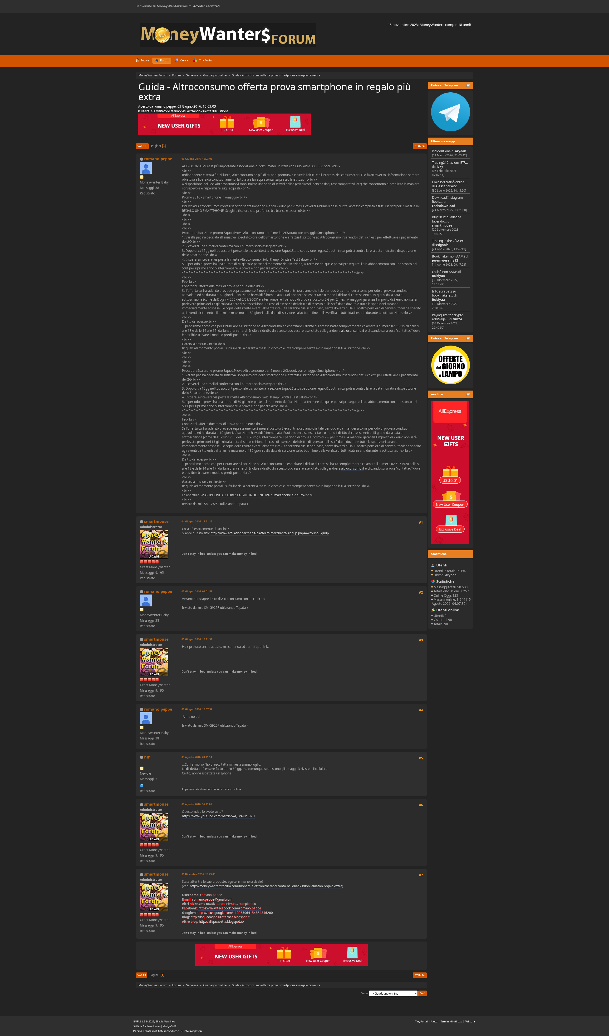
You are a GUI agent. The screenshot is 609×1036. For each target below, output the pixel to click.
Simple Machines (165, 1021)
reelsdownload (443, 206)
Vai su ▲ (470, 1021)
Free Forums (154, 1026)
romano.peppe (158, 158)
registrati (213, 6)
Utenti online (447, 609)
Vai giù (142, 146)
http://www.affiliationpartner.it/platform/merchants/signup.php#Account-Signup (270, 533)
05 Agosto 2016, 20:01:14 (197, 757)
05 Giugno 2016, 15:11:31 (197, 639)
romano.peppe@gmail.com (212, 899)
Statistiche (439, 554)
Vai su (142, 975)
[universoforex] (142, 785)
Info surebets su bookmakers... (444, 293)
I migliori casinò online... (449, 182)
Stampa (420, 146)
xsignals (441, 245)
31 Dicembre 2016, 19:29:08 (198, 874)
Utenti (441, 565)
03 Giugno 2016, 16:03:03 (197, 158)
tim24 (457, 319)
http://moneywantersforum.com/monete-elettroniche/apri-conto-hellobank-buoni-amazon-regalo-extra (266, 886)
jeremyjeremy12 (445, 260)
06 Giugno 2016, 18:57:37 (197, 709)
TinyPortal (421, 1021)
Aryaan (460, 151)
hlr (147, 757)
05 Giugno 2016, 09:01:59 (197, 591)
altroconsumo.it (352, 330)
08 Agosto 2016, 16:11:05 (197, 804)
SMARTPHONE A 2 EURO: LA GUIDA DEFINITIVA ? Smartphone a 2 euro (252, 495)
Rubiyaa (438, 276)
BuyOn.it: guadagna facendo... (446, 219)
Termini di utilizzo (451, 1021)
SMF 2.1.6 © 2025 (143, 1021)
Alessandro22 (446, 186)
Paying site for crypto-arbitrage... (448, 317)
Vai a (364, 993)
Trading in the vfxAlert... (449, 241)
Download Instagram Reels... (447, 199)
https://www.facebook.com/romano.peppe (229, 908)
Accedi (198, 6)
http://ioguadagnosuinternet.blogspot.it (220, 917)
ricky (439, 166)
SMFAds (137, 1026)
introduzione (441, 151)
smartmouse (442, 225)
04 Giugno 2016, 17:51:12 (197, 521)
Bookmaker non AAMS (448, 256)
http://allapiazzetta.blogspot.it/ (221, 921)
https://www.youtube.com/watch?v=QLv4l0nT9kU (218, 816)
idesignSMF (169, 1026)
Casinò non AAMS (444, 272)
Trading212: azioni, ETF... (450, 162)
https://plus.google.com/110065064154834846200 (234, 913)
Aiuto (434, 1021)
